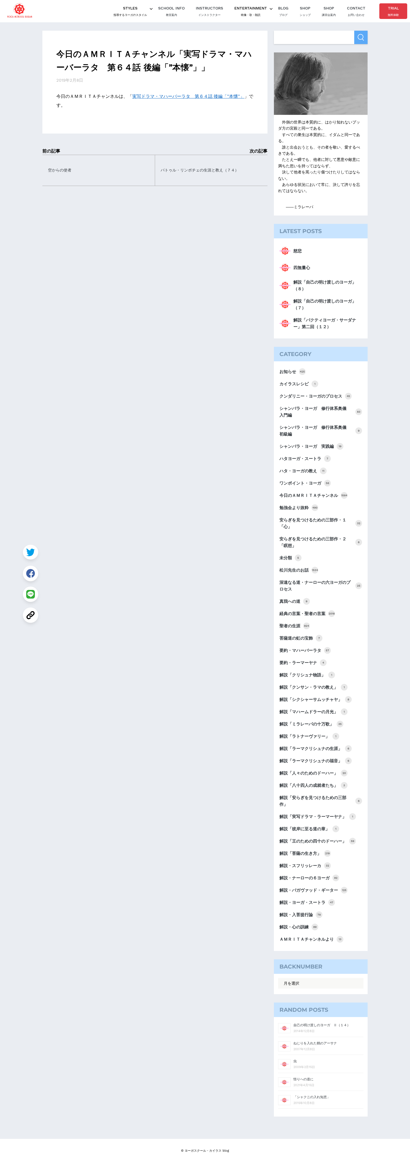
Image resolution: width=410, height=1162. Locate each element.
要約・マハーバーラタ (304, 650)
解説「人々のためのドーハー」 (312, 773)
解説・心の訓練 (298, 926)
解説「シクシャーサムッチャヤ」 (314, 699)
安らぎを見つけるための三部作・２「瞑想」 (319, 542)
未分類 (289, 557)
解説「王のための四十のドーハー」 (316, 841)
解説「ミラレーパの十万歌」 (310, 724)
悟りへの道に (303, 1079)
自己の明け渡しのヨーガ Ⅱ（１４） (321, 1025)
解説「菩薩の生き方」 (304, 853)
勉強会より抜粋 (298, 507)
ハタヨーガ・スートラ (303, 458)
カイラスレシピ (297, 383)
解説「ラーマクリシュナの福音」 (314, 760)
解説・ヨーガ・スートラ (306, 902)
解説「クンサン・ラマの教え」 (312, 687)
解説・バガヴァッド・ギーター (312, 890)
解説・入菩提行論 (300, 914)
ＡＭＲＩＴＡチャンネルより (310, 939)
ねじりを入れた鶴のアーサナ (315, 1043)
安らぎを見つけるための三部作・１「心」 (319, 523)
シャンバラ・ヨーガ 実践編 (310, 446)
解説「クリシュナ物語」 (305, 674)
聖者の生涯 (294, 625)
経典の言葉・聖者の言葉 (307, 613)
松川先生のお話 (298, 570)
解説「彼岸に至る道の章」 (307, 828)
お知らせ (292, 371)
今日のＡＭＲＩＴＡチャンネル (313, 495)
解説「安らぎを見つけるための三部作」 (319, 801)
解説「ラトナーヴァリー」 (307, 736)
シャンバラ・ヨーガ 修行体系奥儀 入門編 (319, 412)
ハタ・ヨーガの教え (301, 470)
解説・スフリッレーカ (304, 865)
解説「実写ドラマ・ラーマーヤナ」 (316, 816)
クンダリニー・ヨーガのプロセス (314, 396)
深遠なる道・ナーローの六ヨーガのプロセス (319, 586)
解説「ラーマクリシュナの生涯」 (314, 748)
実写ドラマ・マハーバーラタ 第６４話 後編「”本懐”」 (188, 96)
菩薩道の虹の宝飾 (299, 638)
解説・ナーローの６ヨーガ (308, 877)
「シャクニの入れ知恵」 (311, 1097)
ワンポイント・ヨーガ (304, 483)
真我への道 (293, 601)
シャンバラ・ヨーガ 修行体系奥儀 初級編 (319, 431)
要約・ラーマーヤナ (301, 662)
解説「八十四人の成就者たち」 (312, 785)
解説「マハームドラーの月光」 (312, 711)
